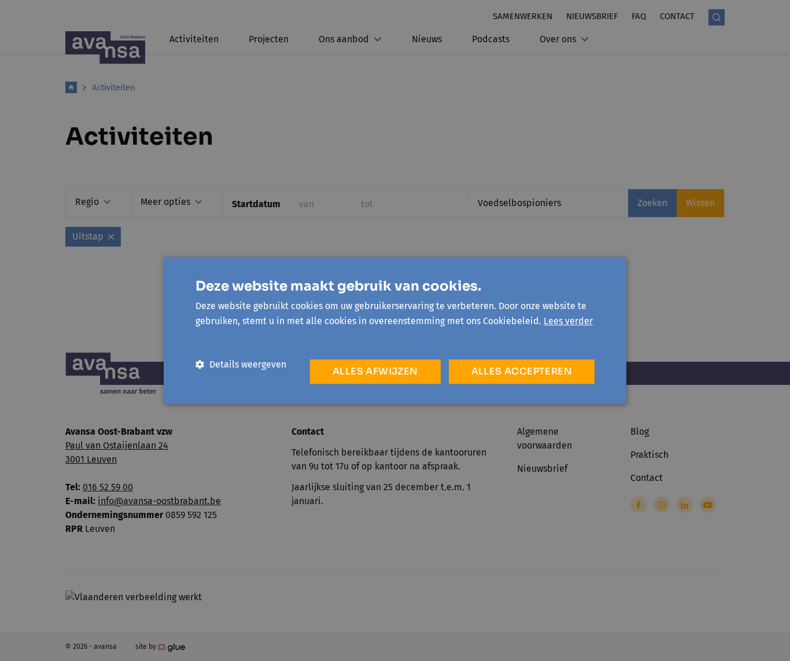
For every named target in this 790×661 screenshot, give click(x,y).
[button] (240, 364)
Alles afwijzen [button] (375, 371)
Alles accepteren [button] (521, 371)
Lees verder (568, 320)
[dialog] (395, 330)
